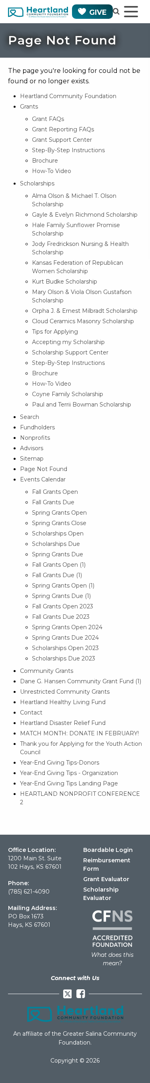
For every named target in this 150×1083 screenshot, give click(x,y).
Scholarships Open (58, 533)
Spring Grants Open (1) (63, 585)
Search (29, 417)
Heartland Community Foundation (68, 96)
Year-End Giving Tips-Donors (59, 762)
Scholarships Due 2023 (63, 658)
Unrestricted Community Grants (65, 691)
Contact (31, 712)
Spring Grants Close (59, 523)
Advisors (31, 448)
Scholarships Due (56, 544)
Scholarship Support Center (70, 352)
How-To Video (51, 171)
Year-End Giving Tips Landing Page (69, 783)
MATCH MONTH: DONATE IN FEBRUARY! (79, 733)
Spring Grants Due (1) (61, 596)
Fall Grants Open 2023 (62, 606)
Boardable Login (108, 850)
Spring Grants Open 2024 (67, 627)
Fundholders (37, 427)
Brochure (45, 160)
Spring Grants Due (57, 554)
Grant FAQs (48, 119)
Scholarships (37, 183)
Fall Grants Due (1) (57, 575)
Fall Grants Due (53, 502)
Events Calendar (43, 479)
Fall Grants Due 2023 (61, 616)
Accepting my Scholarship (68, 342)
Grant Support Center (62, 139)
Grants (29, 106)
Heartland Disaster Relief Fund (63, 723)
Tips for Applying (55, 331)
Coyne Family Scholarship (67, 394)
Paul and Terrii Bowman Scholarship (81, 404)
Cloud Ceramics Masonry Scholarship (83, 321)
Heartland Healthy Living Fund (63, 702)
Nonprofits (35, 437)
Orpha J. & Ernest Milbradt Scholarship (85, 310)
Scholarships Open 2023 (65, 648)
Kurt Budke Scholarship (64, 281)
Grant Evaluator (106, 879)
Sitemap (32, 458)
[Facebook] (80, 994)
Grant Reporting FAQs (63, 129)
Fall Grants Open (55, 491)
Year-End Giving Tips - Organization (69, 773)
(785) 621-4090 (29, 891)
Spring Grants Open (59, 512)
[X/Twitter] (67, 994)
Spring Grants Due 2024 (65, 637)
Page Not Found (43, 469)
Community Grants (46, 670)
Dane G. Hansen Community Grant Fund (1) (80, 681)
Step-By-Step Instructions (68, 150)
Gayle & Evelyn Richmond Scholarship (85, 214)
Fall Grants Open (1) (59, 564)
